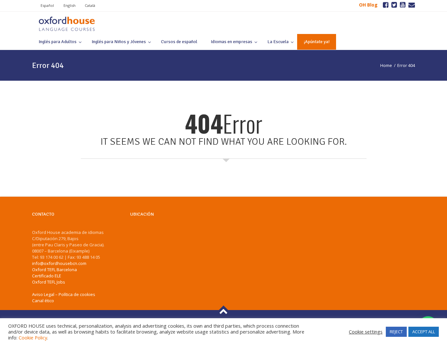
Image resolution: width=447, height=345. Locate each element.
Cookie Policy (33, 337)
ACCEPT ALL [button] (423, 332)
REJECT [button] (396, 332)
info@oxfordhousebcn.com (59, 263)
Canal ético (43, 301)
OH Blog (368, 5)
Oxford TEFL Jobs (48, 282)
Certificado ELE (46, 276)
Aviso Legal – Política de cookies (63, 294)
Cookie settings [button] (366, 332)
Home (386, 65)
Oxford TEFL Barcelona (54, 269)
